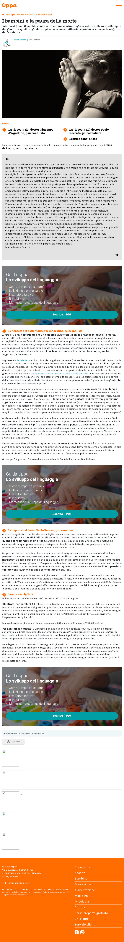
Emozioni (20, 15)
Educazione (83, 884)
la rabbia (22, 360)
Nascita (80, 873)
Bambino (81, 878)
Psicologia (10, 15)
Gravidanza (82, 867)
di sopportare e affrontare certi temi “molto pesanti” (59, 373)
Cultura (80, 907)
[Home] (3, 15)
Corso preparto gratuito (91, 913)
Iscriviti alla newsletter (18, 883)
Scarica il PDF (62, 314)
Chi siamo (82, 919)
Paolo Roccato (19, 40)
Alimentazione (85, 890)
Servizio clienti (85, 924)
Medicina (81, 896)
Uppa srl (14, 866)
